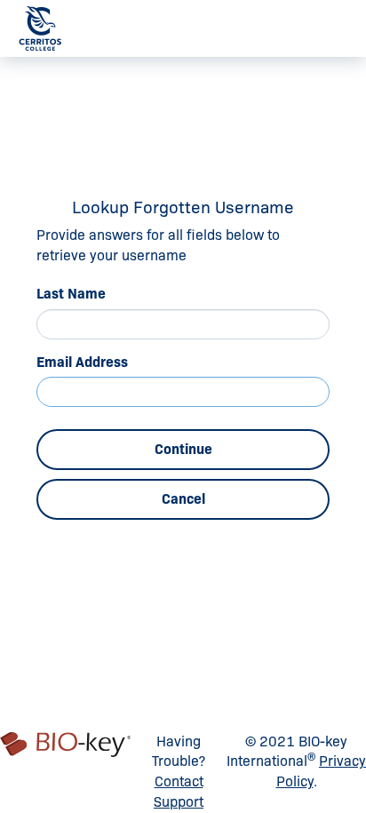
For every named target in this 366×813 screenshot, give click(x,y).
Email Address (82, 362)
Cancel (183, 498)
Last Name (71, 293)
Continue (183, 449)
